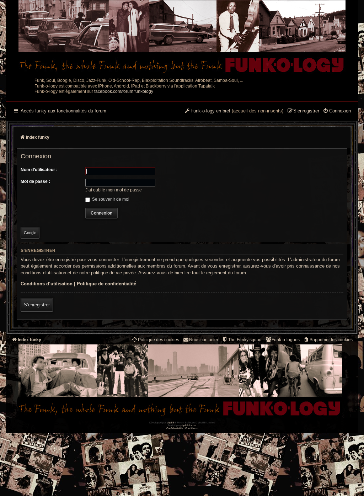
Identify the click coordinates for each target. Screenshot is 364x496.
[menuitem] (337, 111)
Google (30, 233)
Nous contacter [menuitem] (203, 339)
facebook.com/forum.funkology (123, 91)
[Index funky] (182, 37)
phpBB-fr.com (188, 425)
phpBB (171, 422)
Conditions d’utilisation (47, 283)
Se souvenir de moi (110, 199)
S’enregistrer (37, 304)
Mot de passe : (35, 181)
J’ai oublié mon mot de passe (113, 190)
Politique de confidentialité (106, 283)
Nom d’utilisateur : (39, 169)
